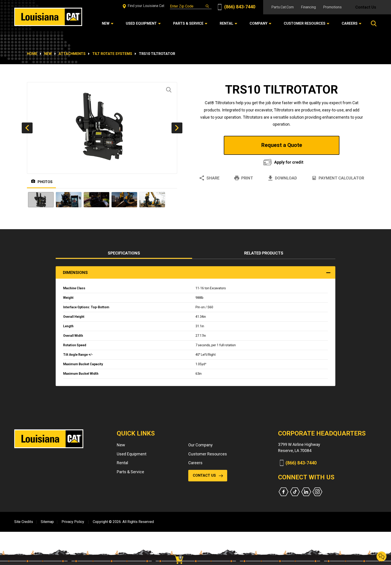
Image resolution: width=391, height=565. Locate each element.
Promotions (332, 7)
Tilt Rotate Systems (112, 54)
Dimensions (75, 272)
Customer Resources (207, 454)
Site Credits (23, 522)
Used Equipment (131, 454)
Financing (308, 7)
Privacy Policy (73, 522)
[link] (180, 551)
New (48, 54)
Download (286, 178)
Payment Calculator (341, 178)
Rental (122, 462)
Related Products (263, 253)
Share (212, 178)
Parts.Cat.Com (282, 7)
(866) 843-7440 (239, 6)
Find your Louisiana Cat (145, 6)
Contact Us (365, 7)
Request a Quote (281, 145)
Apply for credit (288, 162)
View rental (226, 161)
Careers (195, 462)
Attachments (72, 54)
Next (177, 127)
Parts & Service (130, 471)
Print (247, 178)
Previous (27, 127)
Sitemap (47, 522)
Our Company (200, 445)
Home (32, 54)
